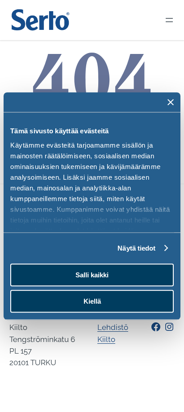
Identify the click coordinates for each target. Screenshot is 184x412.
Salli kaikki (92, 275)
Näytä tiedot (136, 248)
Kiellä (92, 301)
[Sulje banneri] (170, 102)
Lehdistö (112, 327)
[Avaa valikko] (169, 20)
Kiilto (106, 339)
